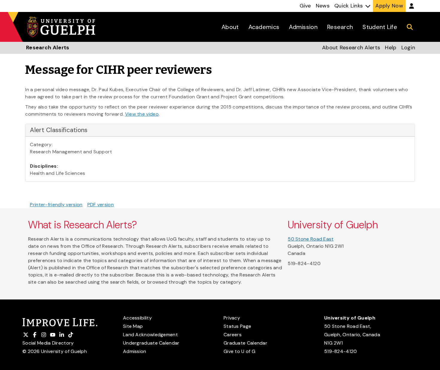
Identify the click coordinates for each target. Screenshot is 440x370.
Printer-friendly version (56, 204)
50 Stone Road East (310, 239)
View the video (142, 114)
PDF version (100, 204)
